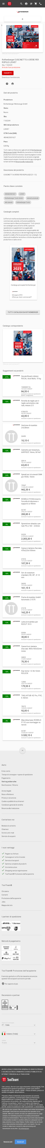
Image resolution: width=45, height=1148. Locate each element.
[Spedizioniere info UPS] (15, 930)
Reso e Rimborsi (8, 794)
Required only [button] (8, 1142)
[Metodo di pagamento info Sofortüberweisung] (15, 949)
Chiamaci (5, 829)
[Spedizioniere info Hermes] (15, 925)
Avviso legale (6, 791)
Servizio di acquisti (8, 836)
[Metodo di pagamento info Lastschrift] (15, 955)
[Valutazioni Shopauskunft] (13, 1009)
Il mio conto (6, 771)
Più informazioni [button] (24, 1128)
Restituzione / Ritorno (10, 785)
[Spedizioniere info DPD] (6, 930)
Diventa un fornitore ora (11, 77)
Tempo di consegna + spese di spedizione (17, 775)
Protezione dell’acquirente (11, 898)
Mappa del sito (7, 905)
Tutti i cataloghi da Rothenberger (23, 312)
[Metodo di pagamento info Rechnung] (6, 955)
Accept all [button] (20, 1142)
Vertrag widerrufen (9, 782)
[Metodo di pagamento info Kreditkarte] (15, 960)
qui (31, 159)
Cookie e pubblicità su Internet (13, 801)
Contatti (5, 895)
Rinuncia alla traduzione (24, 162)
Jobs (3, 902)
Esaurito (8, 73)
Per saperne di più (11, 984)
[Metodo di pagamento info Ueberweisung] (6, 949)
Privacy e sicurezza (9, 798)
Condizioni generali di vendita (12, 805)
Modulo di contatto (9, 826)
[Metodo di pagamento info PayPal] (6, 960)
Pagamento (6, 778)
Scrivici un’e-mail (8, 833)
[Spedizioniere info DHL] (6, 925)
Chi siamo (5, 891)
